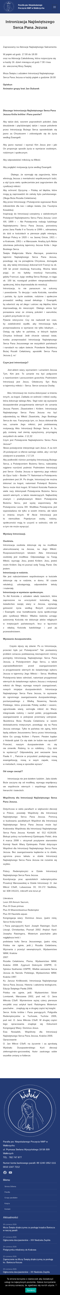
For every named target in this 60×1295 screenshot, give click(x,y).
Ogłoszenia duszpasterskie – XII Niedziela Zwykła (26, 1272)
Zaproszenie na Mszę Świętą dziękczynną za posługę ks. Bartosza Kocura (28, 1261)
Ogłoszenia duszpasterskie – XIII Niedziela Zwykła (26, 1240)
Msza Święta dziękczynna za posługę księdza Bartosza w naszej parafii (29, 1229)
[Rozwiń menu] (54, 7)
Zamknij (31, 1290)
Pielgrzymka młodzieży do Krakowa (19, 1250)
